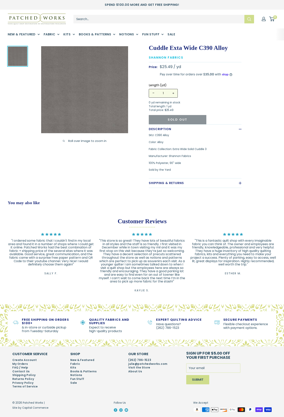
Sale (171, 34)
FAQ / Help (20, 367)
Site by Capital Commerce (30, 408)
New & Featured (22, 34)
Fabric (49, 34)
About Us (135, 371)
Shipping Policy (24, 375)
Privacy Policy (22, 383)
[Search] (249, 19)
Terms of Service (25, 386)
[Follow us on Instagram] (121, 409)
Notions (126, 34)
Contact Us (21, 371)
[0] (272, 19)
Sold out (177, 119)
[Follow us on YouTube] (126, 409)
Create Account (24, 360)
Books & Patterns (95, 34)
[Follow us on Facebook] (115, 409)
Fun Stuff (151, 34)
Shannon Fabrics (166, 57)
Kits (67, 34)
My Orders (20, 364)
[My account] (264, 19)
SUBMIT (197, 379)
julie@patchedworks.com (148, 364)
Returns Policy (23, 379)
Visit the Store (139, 367)
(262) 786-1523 (139, 360)
